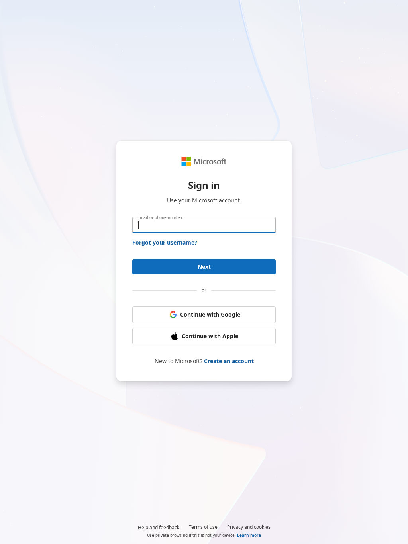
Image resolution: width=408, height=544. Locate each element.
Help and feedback (158, 527)
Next (204, 266)
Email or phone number (159, 217)
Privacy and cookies (249, 527)
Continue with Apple (210, 336)
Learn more (249, 535)
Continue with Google (210, 314)
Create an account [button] (229, 361)
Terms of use (203, 527)
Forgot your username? (164, 242)
